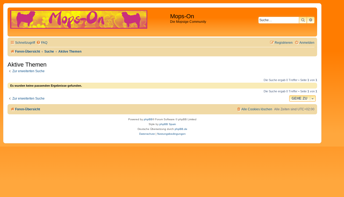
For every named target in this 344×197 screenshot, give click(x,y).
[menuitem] (41, 42)
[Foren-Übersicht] (89, 22)
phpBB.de (181, 128)
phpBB (148, 119)
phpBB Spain (167, 124)
